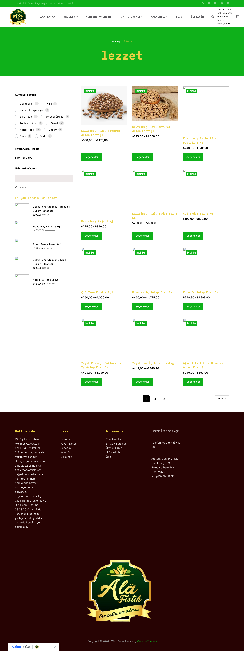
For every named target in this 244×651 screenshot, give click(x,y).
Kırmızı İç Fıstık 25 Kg (45, 279)
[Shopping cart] (237, 16)
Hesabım (65, 439)
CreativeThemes (147, 641)
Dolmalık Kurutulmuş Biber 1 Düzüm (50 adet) (49, 262)
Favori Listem (68, 443)
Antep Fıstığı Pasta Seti (47, 244)
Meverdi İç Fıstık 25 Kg (46, 226)
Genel (54, 123)
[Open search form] (212, 16)
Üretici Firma (114, 448)
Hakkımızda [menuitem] (159, 16)
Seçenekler (91, 157)
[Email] (222, 3)
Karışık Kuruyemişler (32, 110)
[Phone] (228, 3)
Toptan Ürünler (29, 123)
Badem (53, 129)
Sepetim (65, 448)
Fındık (43, 136)
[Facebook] (203, 3)
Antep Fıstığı (27, 129)
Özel (109, 456)
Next (220, 398)
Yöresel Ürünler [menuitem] (98, 16)
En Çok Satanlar (116, 443)
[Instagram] (215, 3)
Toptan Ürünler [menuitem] (130, 16)
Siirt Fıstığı (26, 116)
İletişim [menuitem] (197, 16)
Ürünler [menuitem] (69, 16)
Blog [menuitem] (179, 16)
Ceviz (23, 136)
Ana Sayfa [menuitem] (47, 16)
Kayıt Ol (65, 452)
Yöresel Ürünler (55, 116)
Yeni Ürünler (113, 439)
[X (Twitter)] (209, 3)
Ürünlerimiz (113, 452)
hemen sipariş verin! (61, 3)
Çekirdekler (27, 103)
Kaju (49, 103)
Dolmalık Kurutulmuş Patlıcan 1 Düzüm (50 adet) (51, 208)
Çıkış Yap (66, 456)
